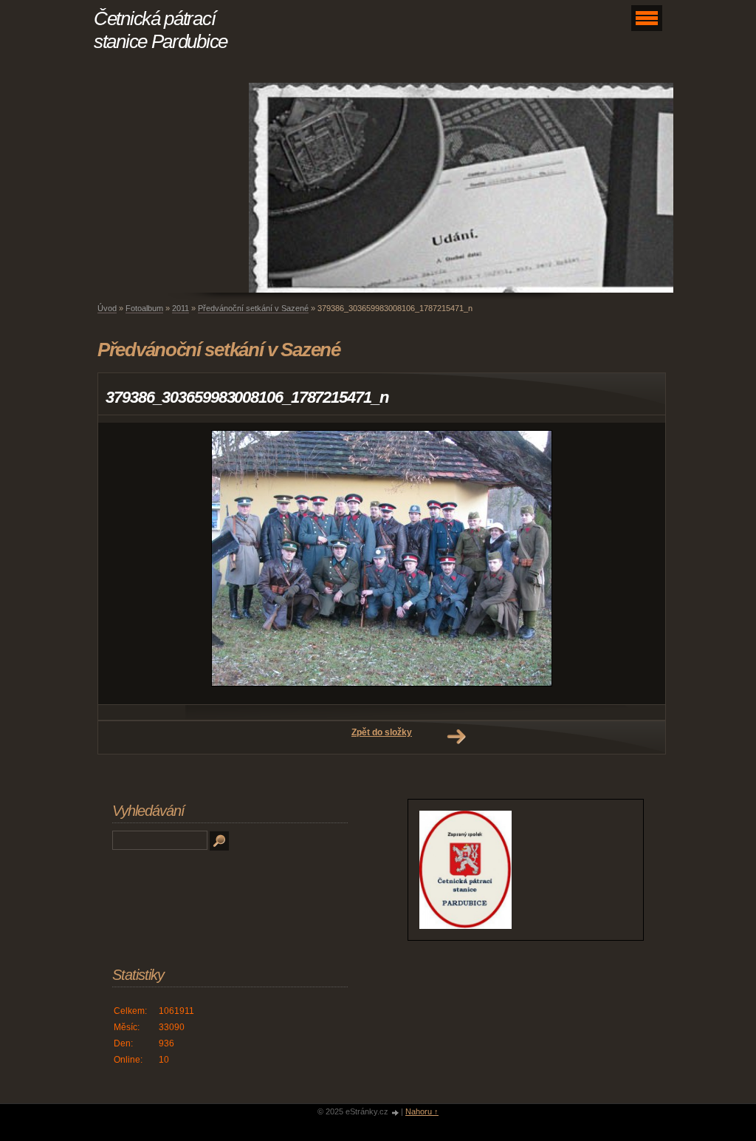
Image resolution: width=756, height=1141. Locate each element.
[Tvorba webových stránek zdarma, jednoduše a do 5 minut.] (396, 1112)
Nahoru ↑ (422, 1111)
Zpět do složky (381, 732)
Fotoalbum (144, 308)
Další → (456, 737)
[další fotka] (641, 563)
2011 (180, 308)
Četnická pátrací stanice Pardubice (160, 29)
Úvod (107, 308)
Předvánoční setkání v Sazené (253, 308)
